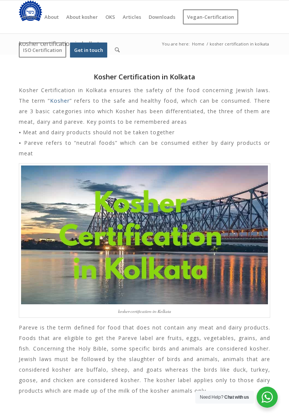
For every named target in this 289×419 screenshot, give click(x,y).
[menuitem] (30, 16)
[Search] (117, 50)
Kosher (60, 100)
